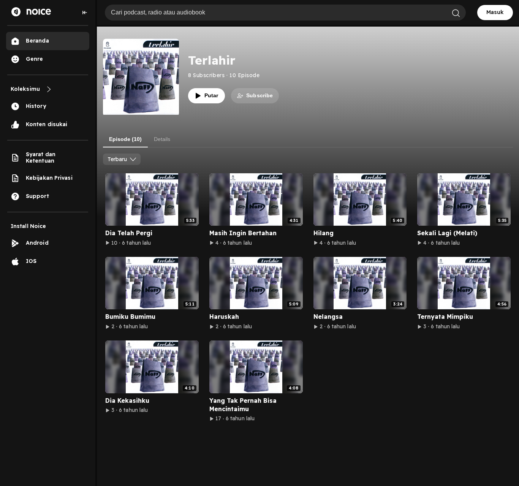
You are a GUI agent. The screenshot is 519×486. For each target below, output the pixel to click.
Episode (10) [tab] (125, 139)
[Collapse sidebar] (85, 12)
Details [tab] (162, 139)
